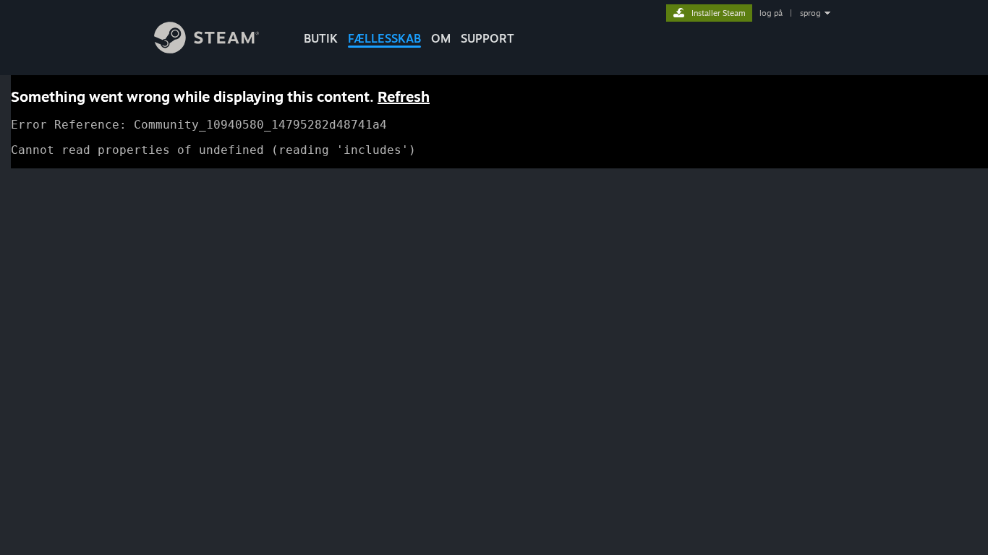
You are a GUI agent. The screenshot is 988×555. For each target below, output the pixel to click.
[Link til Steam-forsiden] (206, 49)
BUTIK (321, 38)
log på (771, 13)
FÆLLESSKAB (384, 38)
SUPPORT (487, 38)
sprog (810, 13)
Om (441, 38)
